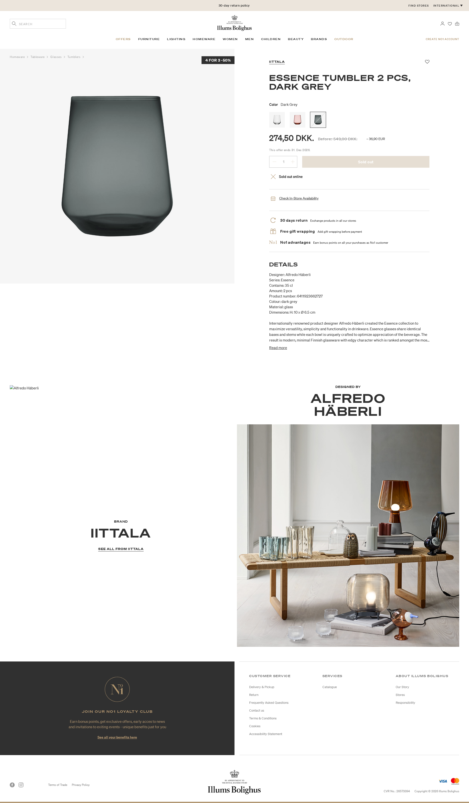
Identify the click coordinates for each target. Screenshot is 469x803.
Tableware (38, 57)
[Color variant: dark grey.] (318, 120)
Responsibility (405, 703)
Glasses (56, 57)
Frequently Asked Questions (268, 703)
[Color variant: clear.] (277, 120)
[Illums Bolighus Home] (234, 22)
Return (253, 695)
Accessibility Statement (265, 734)
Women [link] (230, 39)
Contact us (256, 710)
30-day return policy (234, 8)
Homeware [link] (204, 39)
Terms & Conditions (263, 718)
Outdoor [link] (343, 39)
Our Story (402, 687)
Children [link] (271, 39)
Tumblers (74, 57)
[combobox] (38, 24)
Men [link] (249, 39)
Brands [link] (319, 39)
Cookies (254, 726)
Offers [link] (123, 39)
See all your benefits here (117, 737)
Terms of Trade (57, 785)
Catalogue (329, 687)
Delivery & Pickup (261, 687)
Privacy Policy (81, 785)
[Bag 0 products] (457, 23)
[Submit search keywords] (14, 24)
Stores (400, 695)
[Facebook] (12, 784)
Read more (278, 347)
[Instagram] (21, 784)
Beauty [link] (296, 39)
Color (283, 104)
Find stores (418, 6)
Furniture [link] (149, 39)
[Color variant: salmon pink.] (297, 120)
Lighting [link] (176, 39)
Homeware (18, 57)
